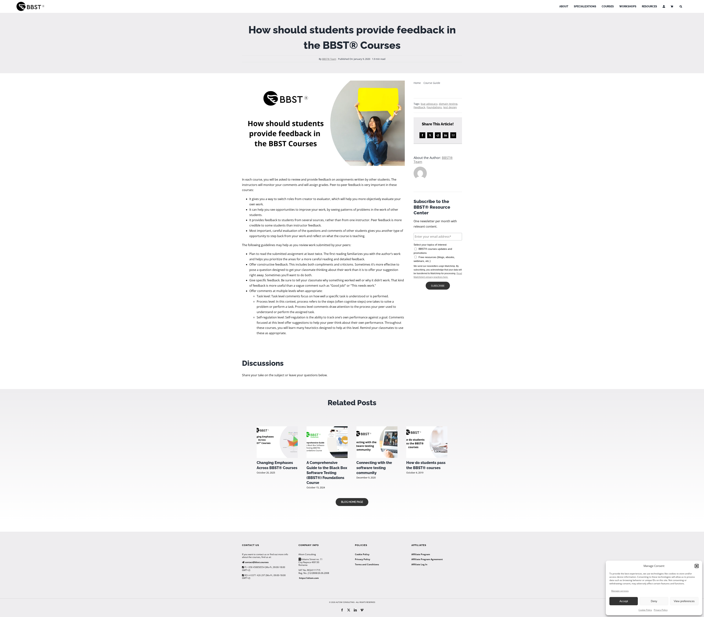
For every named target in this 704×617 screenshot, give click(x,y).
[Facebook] (422, 135)
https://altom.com (309, 578)
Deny (654, 601)
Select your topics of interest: (430, 244)
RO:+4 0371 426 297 (254, 575)
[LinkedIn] (445, 135)
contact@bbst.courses (256, 562)
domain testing (448, 104)
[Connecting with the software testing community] (376, 428)
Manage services (620, 590)
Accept (623, 601)
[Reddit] (438, 135)
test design (450, 107)
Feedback (419, 107)
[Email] (453, 135)
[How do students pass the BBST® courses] (426, 428)
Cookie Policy (645, 609)
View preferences (684, 601)
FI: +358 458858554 (254, 567)
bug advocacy (429, 104)
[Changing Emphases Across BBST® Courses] (277, 428)
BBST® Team (329, 59)
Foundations (434, 107)
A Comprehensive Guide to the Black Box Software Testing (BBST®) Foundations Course (327, 472)
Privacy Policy (661, 609)
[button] (696, 566)
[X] (430, 135)
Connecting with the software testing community (374, 467)
